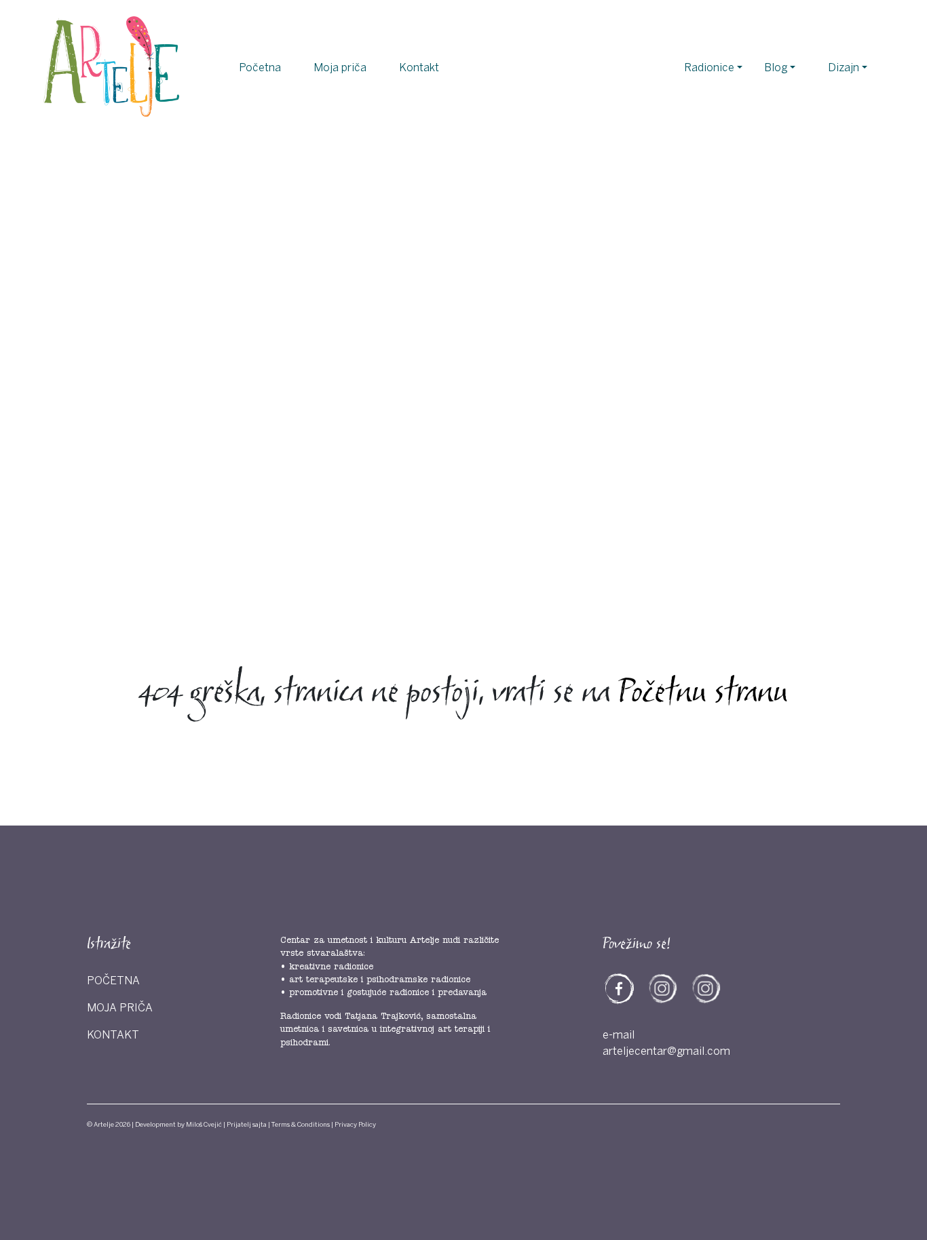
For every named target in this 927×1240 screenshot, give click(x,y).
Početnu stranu (703, 693)
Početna (260, 67)
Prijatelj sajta (247, 1124)
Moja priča (340, 67)
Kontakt (419, 67)
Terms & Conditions (300, 1124)
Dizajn (843, 67)
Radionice (709, 67)
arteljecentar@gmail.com (666, 1051)
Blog (775, 67)
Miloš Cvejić (204, 1124)
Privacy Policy (355, 1124)
